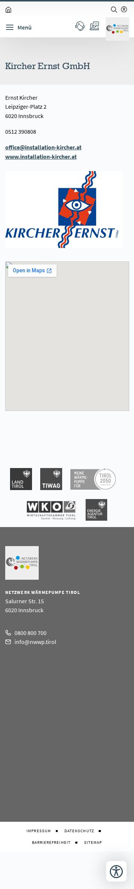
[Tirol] (21, 479)
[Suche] (114, 9)
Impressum (38, 830)
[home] (8, 9)
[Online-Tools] (94, 26)
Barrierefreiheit (51, 842)
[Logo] (117, 29)
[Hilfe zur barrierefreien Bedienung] (124, 9)
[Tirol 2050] (93, 479)
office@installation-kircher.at (43, 147)
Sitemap (93, 842)
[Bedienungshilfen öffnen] (116, 871)
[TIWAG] (51, 479)
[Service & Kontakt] (79, 26)
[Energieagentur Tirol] (96, 510)
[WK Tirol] (52, 510)
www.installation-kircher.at (41, 156)
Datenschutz (79, 830)
